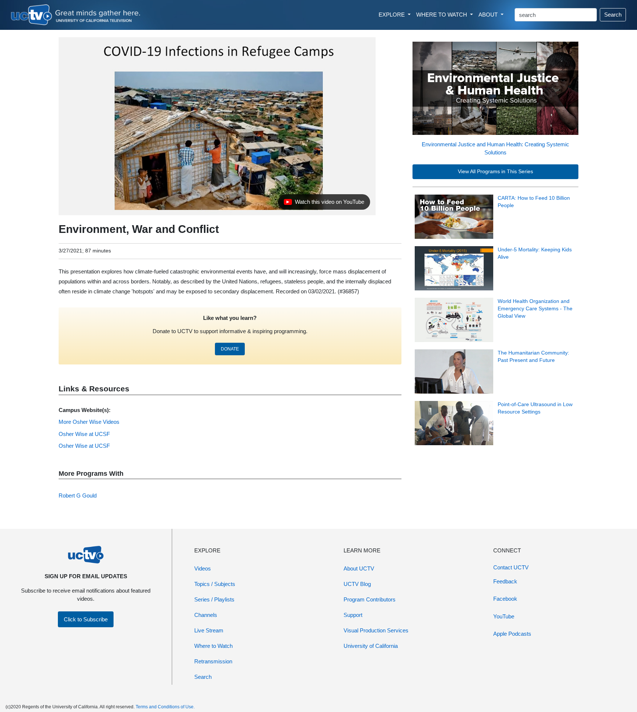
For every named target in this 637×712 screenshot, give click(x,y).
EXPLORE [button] (392, 14)
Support (353, 615)
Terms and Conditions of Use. (165, 706)
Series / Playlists (214, 599)
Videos (202, 568)
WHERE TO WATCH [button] (442, 14)
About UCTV (359, 568)
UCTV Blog (357, 584)
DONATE (230, 349)
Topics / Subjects (214, 584)
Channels (205, 615)
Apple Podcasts (512, 634)
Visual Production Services (376, 630)
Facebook (505, 599)
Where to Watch (213, 646)
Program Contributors (370, 599)
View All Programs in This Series (495, 171)
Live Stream (208, 630)
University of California (371, 646)
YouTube (503, 616)
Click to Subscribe (86, 619)
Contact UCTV (511, 567)
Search (613, 14)
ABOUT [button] (488, 14)
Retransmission (213, 661)
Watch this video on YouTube (323, 204)
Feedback (505, 581)
